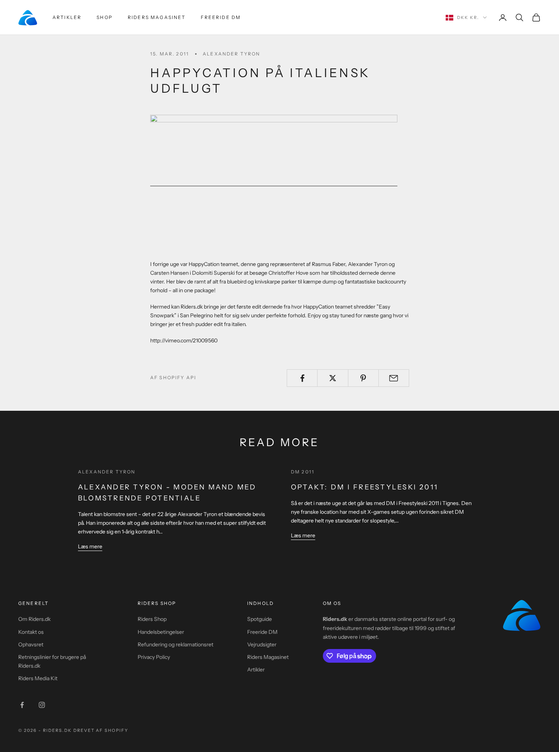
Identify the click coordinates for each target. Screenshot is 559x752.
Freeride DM (221, 17)
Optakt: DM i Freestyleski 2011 (364, 487)
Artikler (66, 17)
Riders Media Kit (37, 678)
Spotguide (259, 619)
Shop (105, 17)
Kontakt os (31, 632)
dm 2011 (302, 472)
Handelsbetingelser (161, 632)
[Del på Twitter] (333, 378)
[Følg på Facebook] (22, 705)
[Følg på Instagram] (42, 705)
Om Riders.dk (34, 619)
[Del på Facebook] (302, 378)
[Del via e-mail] (394, 378)
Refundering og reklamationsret (175, 644)
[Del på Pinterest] (363, 378)
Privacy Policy (154, 657)
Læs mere (90, 546)
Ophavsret (30, 644)
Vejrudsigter (261, 644)
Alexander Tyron (231, 54)
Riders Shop (152, 619)
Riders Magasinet (157, 17)
